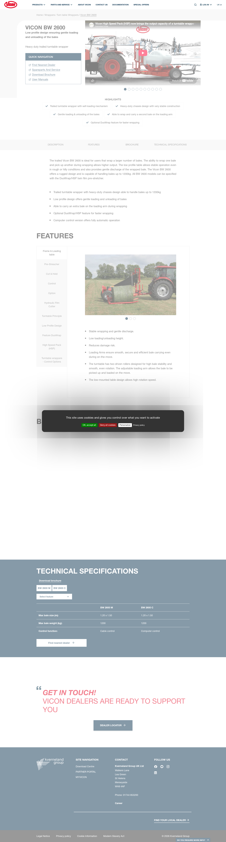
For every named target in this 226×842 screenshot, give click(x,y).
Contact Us (102, 5)
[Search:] (193, 16)
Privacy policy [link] (139, 425)
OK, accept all (89, 425)
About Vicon (84, 5)
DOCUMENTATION (120, 5)
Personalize (125, 425)
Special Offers (141, 5)
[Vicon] (10, 4)
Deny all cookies (107, 425)
